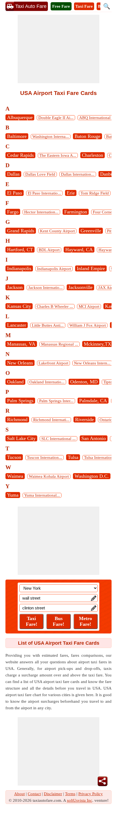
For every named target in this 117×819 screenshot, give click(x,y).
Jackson (15, 287)
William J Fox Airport (87, 325)
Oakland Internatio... (46, 382)
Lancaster (16, 325)
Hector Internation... (41, 212)
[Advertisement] (58, 49)
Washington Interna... (50, 136)
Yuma (13, 495)
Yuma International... (42, 495)
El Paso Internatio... (44, 193)
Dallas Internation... (77, 174)
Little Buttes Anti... (48, 325)
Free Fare (61, 6)
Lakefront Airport (53, 363)
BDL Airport (49, 250)
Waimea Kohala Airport (49, 476)
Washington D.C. (92, 476)
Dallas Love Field (40, 174)
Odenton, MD (84, 381)
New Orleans (20, 363)
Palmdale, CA (93, 400)
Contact (34, 794)
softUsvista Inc (79, 800)
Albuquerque (20, 117)
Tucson (14, 457)
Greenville (91, 230)
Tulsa (73, 457)
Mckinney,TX (97, 344)
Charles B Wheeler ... (55, 306)
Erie (71, 193)
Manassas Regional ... (59, 344)
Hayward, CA (79, 249)
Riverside (84, 419)
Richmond (17, 419)
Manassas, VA (21, 344)
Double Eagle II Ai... (55, 117)
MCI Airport (89, 306)
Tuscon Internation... (44, 457)
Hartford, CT (20, 249)
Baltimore (17, 136)
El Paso (14, 193)
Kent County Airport (57, 231)
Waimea (15, 476)
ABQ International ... (97, 117)
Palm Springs (20, 400)
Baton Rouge (87, 136)
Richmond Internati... (51, 420)
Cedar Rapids (20, 155)
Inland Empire (91, 268)
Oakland (15, 381)
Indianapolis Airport (54, 269)
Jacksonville (80, 287)
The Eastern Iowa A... (57, 155)
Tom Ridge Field (95, 193)
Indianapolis (19, 268)
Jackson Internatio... (45, 287)
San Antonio (93, 438)
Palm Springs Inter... (56, 401)
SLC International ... (58, 438)
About (19, 794)
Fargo (13, 212)
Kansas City (19, 306)
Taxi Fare (84, 6)
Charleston (92, 155)
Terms (70, 794)
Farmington (75, 212)
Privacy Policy (90, 794)
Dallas (13, 174)
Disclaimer (53, 794)
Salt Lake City (21, 438)
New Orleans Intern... (92, 363)
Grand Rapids (20, 230)
